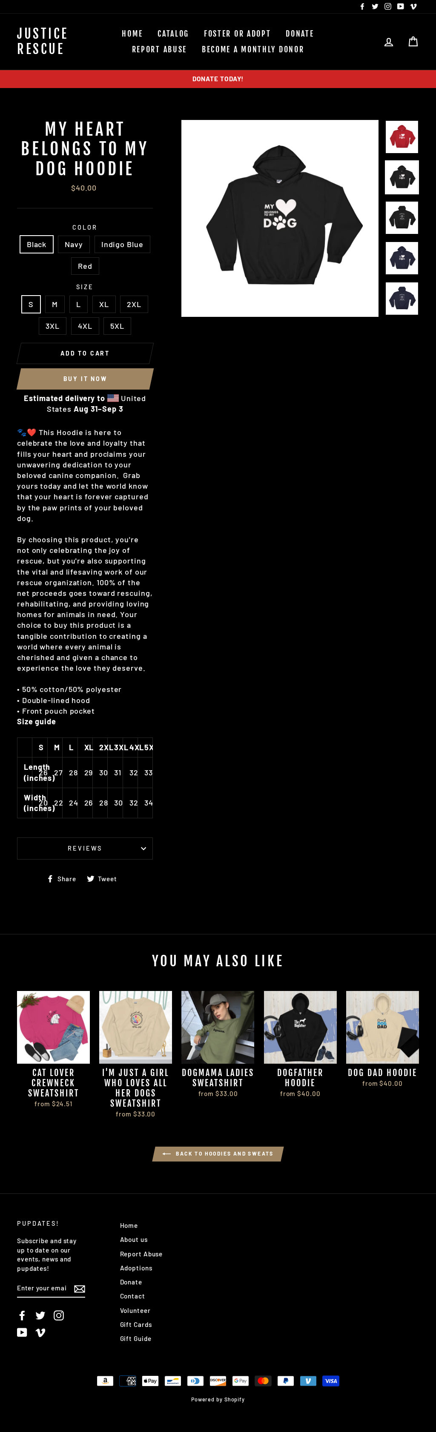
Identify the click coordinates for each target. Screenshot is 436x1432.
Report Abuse (159, 49)
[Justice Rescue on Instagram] (59, 1315)
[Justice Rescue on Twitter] (40, 1315)
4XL (85, 325)
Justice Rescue (43, 41)
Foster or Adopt (237, 33)
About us (134, 1239)
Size (85, 286)
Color (84, 227)
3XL (53, 325)
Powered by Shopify (218, 1399)
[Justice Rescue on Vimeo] (40, 1332)
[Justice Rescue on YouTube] (22, 1332)
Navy (74, 244)
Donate (300, 33)
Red (85, 265)
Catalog (173, 33)
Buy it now (85, 378)
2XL (134, 304)
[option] (218, 78)
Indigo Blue (122, 244)
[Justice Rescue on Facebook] (22, 1315)
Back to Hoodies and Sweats (224, 1153)
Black (37, 244)
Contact (132, 1296)
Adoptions (136, 1268)
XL (104, 304)
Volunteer (135, 1310)
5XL (117, 325)
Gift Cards (136, 1324)
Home (132, 33)
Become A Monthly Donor (253, 49)
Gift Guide (136, 1338)
